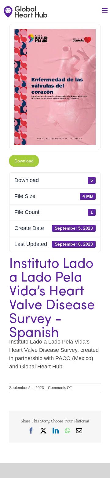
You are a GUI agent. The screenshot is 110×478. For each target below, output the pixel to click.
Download (24, 160)
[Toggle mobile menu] (105, 10)
